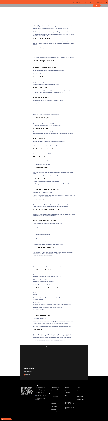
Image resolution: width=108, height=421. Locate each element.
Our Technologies (48, 5)
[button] (6, 419)
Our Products (62, 5)
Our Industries (55, 5)
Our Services (41, 5)
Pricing (68, 5)
